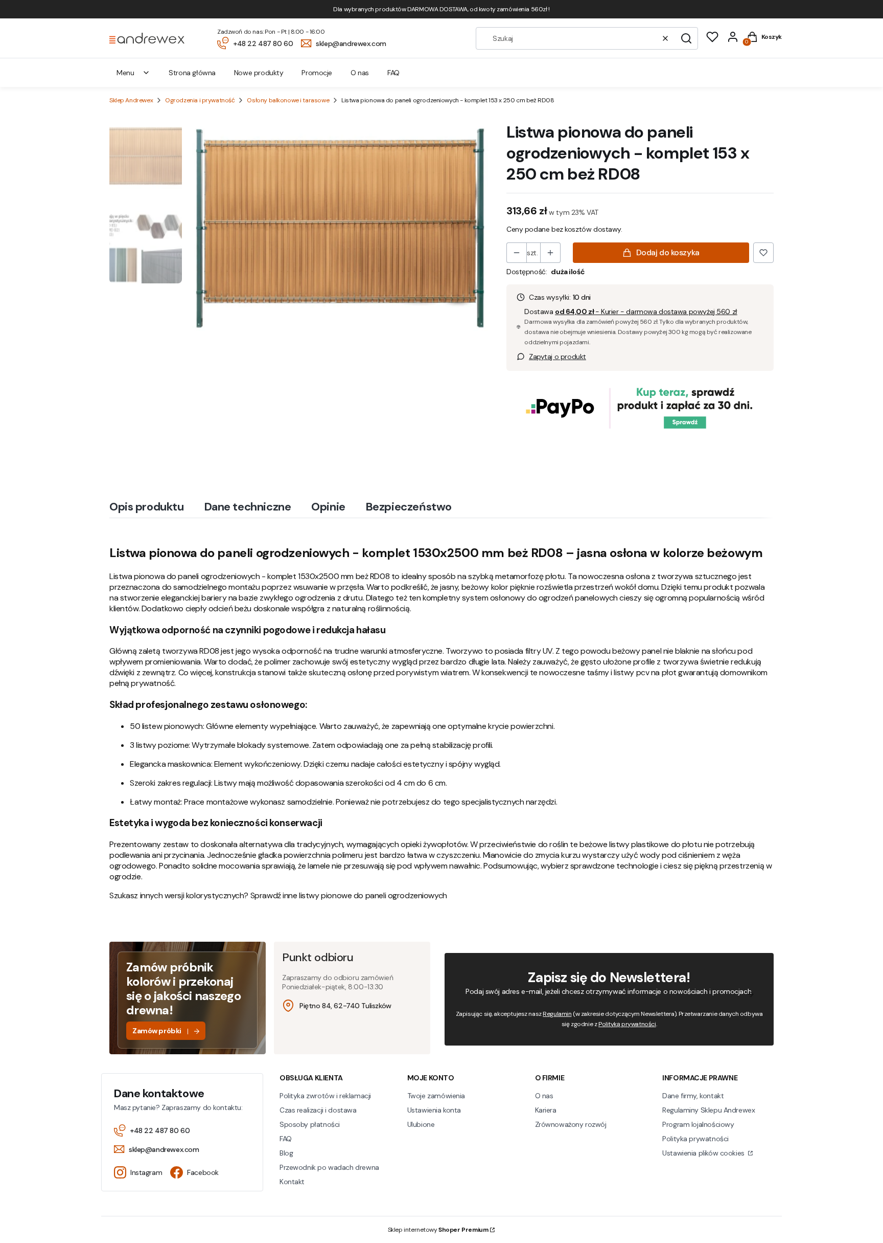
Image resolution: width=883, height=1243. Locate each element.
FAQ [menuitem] (393, 72)
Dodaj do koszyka (668, 252)
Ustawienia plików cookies (704, 1153)
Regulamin (557, 1014)
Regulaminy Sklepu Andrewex (708, 1110)
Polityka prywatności (695, 1138)
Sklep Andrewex (131, 100)
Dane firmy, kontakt (693, 1095)
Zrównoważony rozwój (571, 1124)
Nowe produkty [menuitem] (259, 72)
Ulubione (421, 1124)
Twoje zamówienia (436, 1095)
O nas (544, 1095)
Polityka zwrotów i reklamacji (325, 1095)
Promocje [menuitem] (316, 72)
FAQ (286, 1138)
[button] (686, 38)
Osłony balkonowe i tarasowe (288, 100)
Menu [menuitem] (125, 72)
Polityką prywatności (627, 1024)
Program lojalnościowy (698, 1124)
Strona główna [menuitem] (192, 72)
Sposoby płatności (310, 1124)
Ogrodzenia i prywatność (200, 100)
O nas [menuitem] (360, 72)
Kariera (545, 1110)
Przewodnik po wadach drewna (329, 1167)
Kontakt (292, 1181)
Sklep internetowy (438, 1230)
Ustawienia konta (434, 1110)
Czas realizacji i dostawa (318, 1110)
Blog (286, 1153)
